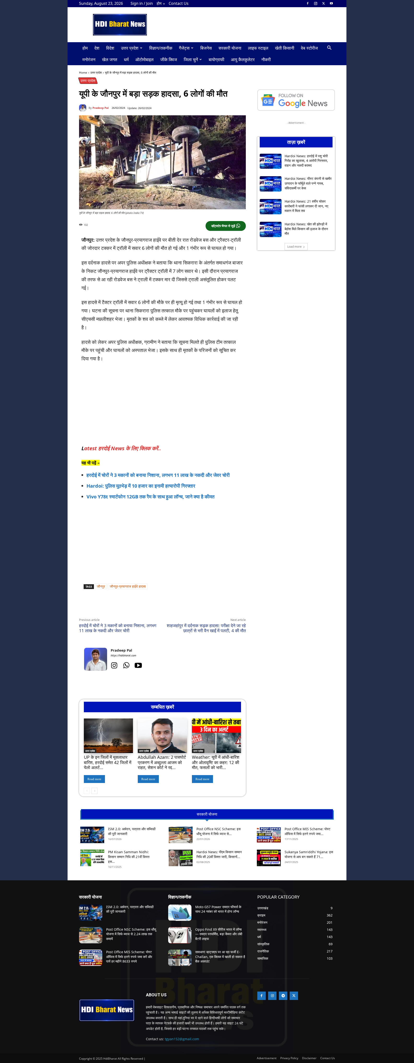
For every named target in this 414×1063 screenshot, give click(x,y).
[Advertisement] (171, 532)
